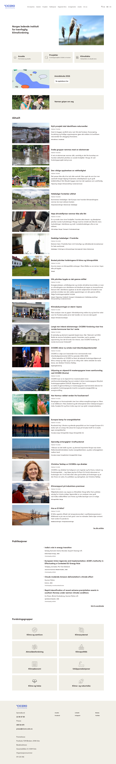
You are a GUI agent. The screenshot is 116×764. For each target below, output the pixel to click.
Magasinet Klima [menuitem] (62, 7)
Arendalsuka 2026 (62, 76)
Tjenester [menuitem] (38, 7)
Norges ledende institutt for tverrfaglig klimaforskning (25, 29)
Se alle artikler (98, 528)
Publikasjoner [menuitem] (52, 7)
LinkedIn (77, 712)
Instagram (77, 715)
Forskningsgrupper (22, 619)
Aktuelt (16, 117)
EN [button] (110, 7)
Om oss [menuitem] (85, 7)
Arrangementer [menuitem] (72, 7)
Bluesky (97, 712)
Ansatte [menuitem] (80, 7)
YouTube (97, 715)
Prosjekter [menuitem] (45, 7)
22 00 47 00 (20, 717)
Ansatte (57, 712)
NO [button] (107, 7)
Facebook (57, 715)
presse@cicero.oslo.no (24, 729)
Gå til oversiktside (97, 606)
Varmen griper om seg (64, 101)
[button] (9, 7)
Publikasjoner (19, 541)
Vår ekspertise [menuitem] (30, 7)
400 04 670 (20, 725)
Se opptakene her (62, 81)
